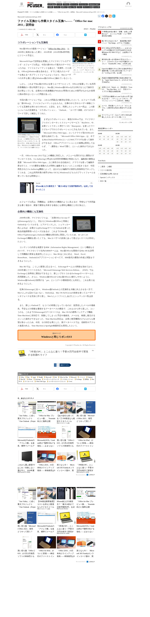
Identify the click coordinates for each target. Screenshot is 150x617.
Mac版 (41, 377)
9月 (130, 136)
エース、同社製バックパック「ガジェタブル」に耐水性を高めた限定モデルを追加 (116, 108)
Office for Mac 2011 (56, 49)
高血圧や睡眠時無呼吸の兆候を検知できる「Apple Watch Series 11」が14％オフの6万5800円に (117, 80)
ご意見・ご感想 (106, 166)
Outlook (90, 377)
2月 (108, 139)
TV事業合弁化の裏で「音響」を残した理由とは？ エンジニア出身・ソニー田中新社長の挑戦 (117, 34)
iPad (55, 377)
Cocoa (70, 381)
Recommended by (81, 474)
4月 (100, 139)
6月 (108, 136)
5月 (112, 136)
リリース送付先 (106, 170)
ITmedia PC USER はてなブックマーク (113, 16)
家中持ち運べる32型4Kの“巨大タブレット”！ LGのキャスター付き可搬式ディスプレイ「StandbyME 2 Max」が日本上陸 (117, 62)
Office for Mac (64, 377)
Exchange (79, 379)
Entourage (38, 379)
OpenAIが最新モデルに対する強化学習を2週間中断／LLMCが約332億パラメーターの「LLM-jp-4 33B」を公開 (117, 71)
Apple (34, 377)
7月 (104, 136)
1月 (112, 139)
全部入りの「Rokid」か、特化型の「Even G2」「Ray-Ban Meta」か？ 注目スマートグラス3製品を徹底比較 (117, 89)
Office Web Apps (41, 381)
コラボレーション (67, 379)
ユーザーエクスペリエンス (57, 381)
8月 (100, 136)
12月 (117, 136)
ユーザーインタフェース (51, 379)
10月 (126, 136)
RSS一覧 (103, 181)
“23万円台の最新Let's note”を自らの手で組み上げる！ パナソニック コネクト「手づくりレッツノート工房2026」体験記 (117, 99)
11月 (121, 136)
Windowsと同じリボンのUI (56, 336)
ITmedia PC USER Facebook (102, 15)
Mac (28, 377)
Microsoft (73, 377)
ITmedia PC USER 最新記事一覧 (110, 16)
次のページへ (65, 365)
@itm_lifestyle (106, 15)
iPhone (30, 379)
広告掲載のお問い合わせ (109, 174)
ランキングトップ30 (125, 122)
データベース (29, 381)
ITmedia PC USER (23, 12)
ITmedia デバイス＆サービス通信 (99, 16)
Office (22, 377)
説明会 (87, 379)
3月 (104, 139)
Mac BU (23, 379)
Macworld (48, 377)
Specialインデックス (107, 177)
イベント (82, 377)
